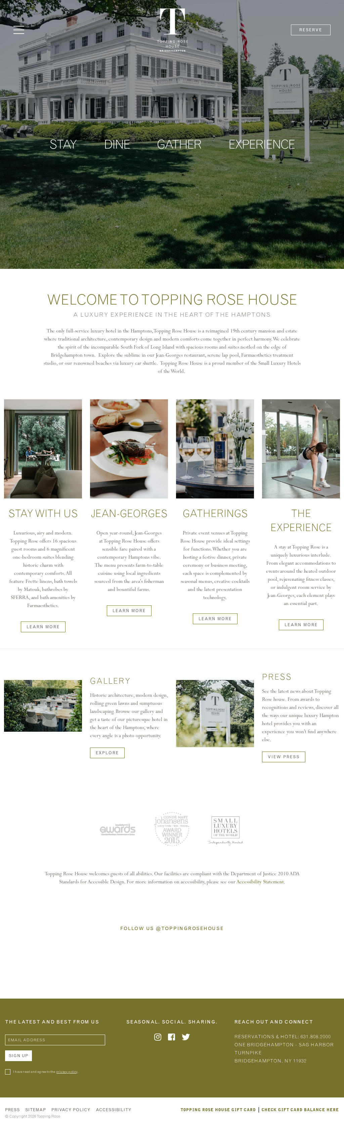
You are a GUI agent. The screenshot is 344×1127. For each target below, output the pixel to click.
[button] (18, 30)
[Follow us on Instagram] (157, 1038)
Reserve (310, 30)
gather (179, 144)
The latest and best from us (52, 1022)
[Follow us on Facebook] (171, 1038)
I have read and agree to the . (46, 1072)
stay (63, 144)
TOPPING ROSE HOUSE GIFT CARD (218, 1109)
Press (12, 1110)
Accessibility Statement (260, 881)
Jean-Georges (129, 513)
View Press (284, 757)
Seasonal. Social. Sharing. (172, 1022)
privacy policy (67, 1072)
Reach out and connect (273, 1022)
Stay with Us (43, 513)
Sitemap (35, 1110)
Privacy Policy (70, 1110)
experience (261, 144)
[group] (120, 830)
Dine (117, 144)
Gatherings (215, 513)
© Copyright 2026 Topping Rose (32, 1116)
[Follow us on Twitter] (186, 1038)
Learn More (43, 627)
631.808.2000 (316, 1037)
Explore (107, 753)
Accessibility (113, 1110)
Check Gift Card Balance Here (300, 1109)
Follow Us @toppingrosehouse (171, 928)
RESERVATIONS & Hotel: (284, 1049)
